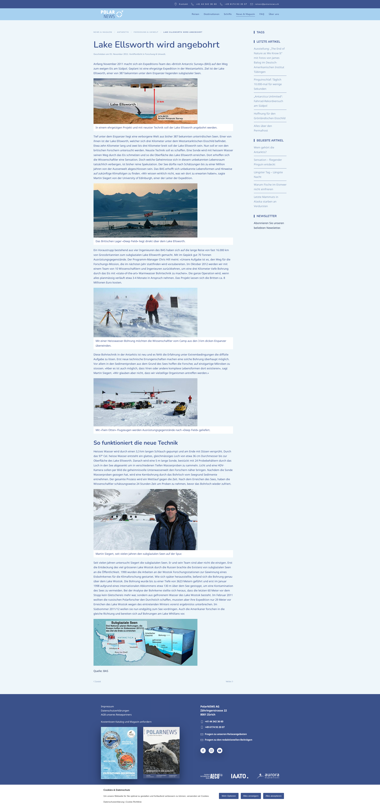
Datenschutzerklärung (113, 802)
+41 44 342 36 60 (206, 4)
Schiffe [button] (228, 14)
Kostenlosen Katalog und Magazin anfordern (126, 721)
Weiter (229, 681)
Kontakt (183, 4)
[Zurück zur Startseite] (112, 14)
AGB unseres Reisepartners (116, 714)
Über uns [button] (274, 14)
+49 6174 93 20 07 (236, 4)
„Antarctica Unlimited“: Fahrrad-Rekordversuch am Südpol (268, 101)
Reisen (195, 14)
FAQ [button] (261, 14)
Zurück (98, 681)
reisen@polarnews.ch (267, 4)
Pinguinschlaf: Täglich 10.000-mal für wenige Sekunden (268, 84)
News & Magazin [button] (245, 14)
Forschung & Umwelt (155, 54)
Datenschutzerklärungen (115, 710)
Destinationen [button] (211, 14)
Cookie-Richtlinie (134, 802)
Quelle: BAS (101, 671)
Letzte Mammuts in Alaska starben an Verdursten (266, 201)
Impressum (107, 706)
